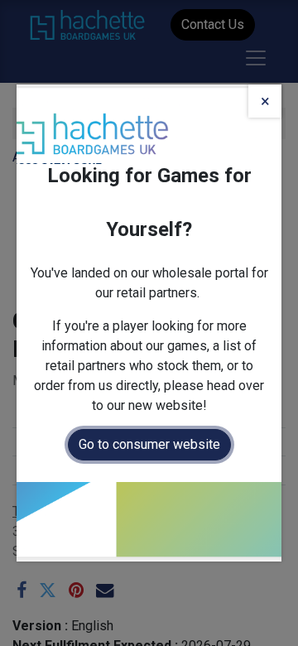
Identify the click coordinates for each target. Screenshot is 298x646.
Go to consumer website (149, 444)
